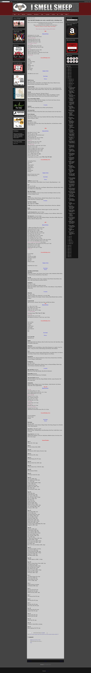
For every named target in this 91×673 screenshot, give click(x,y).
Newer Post (29, 661)
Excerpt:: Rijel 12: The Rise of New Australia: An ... (72, 226)
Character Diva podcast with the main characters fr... (72, 200)
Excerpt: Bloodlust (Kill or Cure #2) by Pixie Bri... (72, 211)
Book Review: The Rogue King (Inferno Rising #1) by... (72, 92)
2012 (69, 253)
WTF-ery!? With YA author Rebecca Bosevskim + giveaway (72, 218)
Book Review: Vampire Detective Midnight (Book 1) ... (71, 114)
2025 (69, 69)
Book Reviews (29, 14)
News (19, 14)
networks (42, 634)
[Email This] (28, 632)
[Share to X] (30, 632)
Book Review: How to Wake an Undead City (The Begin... (72, 99)
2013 (69, 252)
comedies (36, 634)
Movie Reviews (36, 14)
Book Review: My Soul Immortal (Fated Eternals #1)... (71, 146)
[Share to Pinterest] (32, 632)
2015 (69, 249)
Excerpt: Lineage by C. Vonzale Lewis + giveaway (72, 178)
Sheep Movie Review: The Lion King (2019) (72, 95)
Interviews (23, 14)
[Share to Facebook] (31, 632)
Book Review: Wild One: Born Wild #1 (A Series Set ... (72, 175)
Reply (31, 642)
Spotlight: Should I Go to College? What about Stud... (72, 163)
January (70, 243)
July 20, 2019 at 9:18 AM (36, 639)
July (69, 86)
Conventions (47, 14)
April (69, 239)
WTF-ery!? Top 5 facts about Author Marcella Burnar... (72, 233)
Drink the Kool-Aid (72, 50)
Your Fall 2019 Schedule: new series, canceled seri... (72, 150)
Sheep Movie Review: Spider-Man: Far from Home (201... (72, 207)
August (70, 84)
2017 (69, 246)
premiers (50, 634)
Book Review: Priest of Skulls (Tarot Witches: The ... (72, 88)
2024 (69, 70)
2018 (69, 245)
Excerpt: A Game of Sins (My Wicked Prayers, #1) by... (72, 189)
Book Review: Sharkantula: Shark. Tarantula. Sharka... (72, 107)
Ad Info (62, 14)
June (70, 236)
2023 (69, 72)
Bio (57, 14)
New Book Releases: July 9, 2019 (72, 203)
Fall (40, 634)
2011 (69, 255)
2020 (69, 76)
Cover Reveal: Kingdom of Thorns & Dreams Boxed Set (71, 126)
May (69, 237)
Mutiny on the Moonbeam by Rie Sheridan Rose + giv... (71, 122)
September (71, 83)
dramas (39, 634)
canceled (33, 634)
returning (53, 634)
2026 (69, 67)
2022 (69, 73)
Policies (66, 14)
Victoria (31, 639)
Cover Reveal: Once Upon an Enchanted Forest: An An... (71, 131)
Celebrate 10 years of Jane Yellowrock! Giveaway (72, 214)
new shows (47, 634)
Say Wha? (53, 14)
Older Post (61, 661)
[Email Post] (46, 632)
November (70, 80)
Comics (42, 14)
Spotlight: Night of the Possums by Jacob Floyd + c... (72, 222)
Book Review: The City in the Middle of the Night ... (72, 192)
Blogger (47, 670)
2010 (69, 256)
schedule (56, 634)
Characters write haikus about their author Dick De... (72, 196)
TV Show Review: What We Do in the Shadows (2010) (71, 158)
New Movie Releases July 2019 (71, 229)
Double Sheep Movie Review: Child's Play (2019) (71, 171)
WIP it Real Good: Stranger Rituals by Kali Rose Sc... (72, 182)
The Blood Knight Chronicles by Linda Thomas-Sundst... (71, 103)
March (70, 240)
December (70, 79)
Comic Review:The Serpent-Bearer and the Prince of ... (72, 142)
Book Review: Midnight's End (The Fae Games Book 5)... (72, 167)
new (44, 634)
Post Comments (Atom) (47, 664)
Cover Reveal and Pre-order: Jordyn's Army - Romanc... (72, 138)
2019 (30, 634)
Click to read (15, 143)
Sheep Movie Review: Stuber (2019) (71, 118)
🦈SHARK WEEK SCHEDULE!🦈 (71, 111)
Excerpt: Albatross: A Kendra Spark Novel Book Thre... (72, 154)
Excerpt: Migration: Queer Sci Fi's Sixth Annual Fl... (72, 134)
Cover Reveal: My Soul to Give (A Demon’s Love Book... (71, 185)
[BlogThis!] (29, 632)
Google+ (12, 0)
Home (15, 14)
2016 (69, 248)
